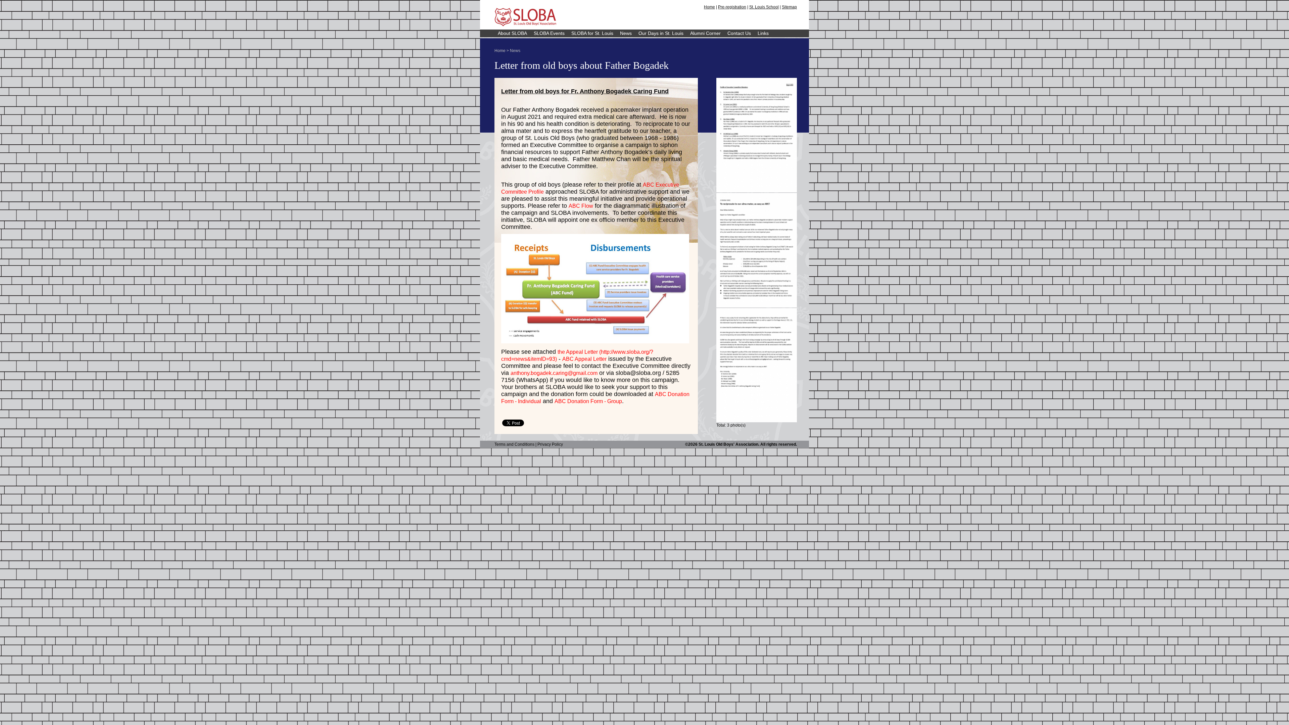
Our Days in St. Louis (660, 33)
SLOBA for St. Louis (592, 33)
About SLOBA (512, 33)
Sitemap (789, 7)
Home (709, 7)
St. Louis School (764, 7)
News (626, 33)
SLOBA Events (549, 33)
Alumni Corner (705, 33)
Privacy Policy (550, 444)
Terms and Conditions (514, 444)
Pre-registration (732, 7)
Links (763, 33)
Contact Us (739, 33)
